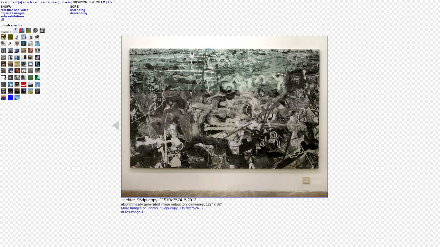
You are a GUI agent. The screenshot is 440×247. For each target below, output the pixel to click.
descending (78, 13)
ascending (77, 10)
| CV (108, 2)
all (2, 19)
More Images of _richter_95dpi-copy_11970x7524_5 (162, 208)
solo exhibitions (12, 16)
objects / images (12, 13)
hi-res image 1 (132, 212)
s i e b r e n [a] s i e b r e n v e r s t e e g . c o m (36, 2)
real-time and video (15, 10)
